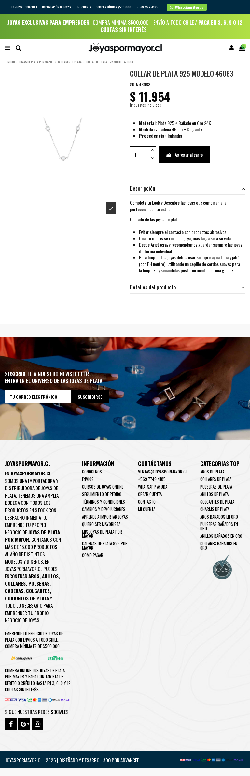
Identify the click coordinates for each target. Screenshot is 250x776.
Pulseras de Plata (216, 486)
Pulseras (38, 583)
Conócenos (92, 471)
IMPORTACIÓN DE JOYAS (57, 7)
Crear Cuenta (150, 494)
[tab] (187, 188)
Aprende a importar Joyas (105, 516)
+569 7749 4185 (152, 479)
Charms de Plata (214, 509)
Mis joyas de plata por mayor (102, 533)
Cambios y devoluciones (103, 509)
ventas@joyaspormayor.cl (162, 471)
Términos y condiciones (103, 501)
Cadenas (14, 590)
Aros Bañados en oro (219, 516)
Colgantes (38, 590)
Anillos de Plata (214, 494)
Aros (33, 576)
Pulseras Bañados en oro (219, 526)
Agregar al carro (189, 154)
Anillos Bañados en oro (221, 536)
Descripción (142, 188)
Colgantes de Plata (217, 501)
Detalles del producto (153, 287)
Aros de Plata (212, 471)
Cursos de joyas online (102, 486)
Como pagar (92, 555)
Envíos (88, 479)
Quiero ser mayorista (101, 524)
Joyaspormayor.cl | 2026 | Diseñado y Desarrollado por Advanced (72, 760)
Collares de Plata (215, 479)
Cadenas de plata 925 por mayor (105, 545)
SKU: (134, 84)
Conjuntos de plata (27, 598)
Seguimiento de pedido (101, 494)
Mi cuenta (84, 7)
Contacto (147, 501)
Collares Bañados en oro (218, 545)
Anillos (50, 576)
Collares (15, 583)
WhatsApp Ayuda (152, 486)
